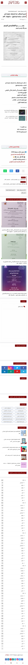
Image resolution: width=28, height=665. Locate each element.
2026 (23, 480)
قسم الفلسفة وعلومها (7, 419)
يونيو (22, 488)
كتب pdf (23, 193)
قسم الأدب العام (20, 413)
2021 (23, 626)
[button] (17, 171)
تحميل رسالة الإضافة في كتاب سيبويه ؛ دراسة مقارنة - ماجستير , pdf (11, 117)
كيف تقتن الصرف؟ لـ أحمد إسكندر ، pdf (12, 455)
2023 (23, 565)
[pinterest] (17, 371)
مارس (22, 495)
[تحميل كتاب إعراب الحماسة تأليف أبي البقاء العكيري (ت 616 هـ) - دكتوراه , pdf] (14, 246)
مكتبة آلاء (7, 655)
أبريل (22, 493)
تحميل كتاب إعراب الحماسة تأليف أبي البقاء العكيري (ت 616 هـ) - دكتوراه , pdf (15, 262)
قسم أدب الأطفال (7, 411)
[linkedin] (5, 371)
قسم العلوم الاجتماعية (20, 419)
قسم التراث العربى (20, 416)
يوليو (22, 485)
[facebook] (23, 368)
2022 (23, 593)
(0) (2, 19)
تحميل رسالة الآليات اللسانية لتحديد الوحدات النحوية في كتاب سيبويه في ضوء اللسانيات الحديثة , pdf (11, 111)
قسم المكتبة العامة (12, 11)
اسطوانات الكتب (7, 408)
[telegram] (23, 371)
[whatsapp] (11, 371)
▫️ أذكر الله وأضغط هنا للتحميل (19, 154)
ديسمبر (21, 505)
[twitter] (17, 368)
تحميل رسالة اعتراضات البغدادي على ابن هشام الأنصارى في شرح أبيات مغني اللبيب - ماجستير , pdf (14, 294)
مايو (22, 490)
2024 (23, 533)
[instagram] (11, 368)
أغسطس (21, 483)
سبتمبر (22, 510)
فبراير (22, 498)
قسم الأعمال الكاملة (7, 413)
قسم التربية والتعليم (7, 416)
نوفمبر (22, 508)
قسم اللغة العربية (20, 422)
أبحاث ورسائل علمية (22, 11)
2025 (23, 503)
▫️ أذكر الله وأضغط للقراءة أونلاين (18, 162)
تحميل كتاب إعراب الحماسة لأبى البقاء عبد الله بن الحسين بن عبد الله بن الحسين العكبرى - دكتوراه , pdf (14, 230)
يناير (22, 500)
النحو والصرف (20, 411)
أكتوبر (22, 540)
